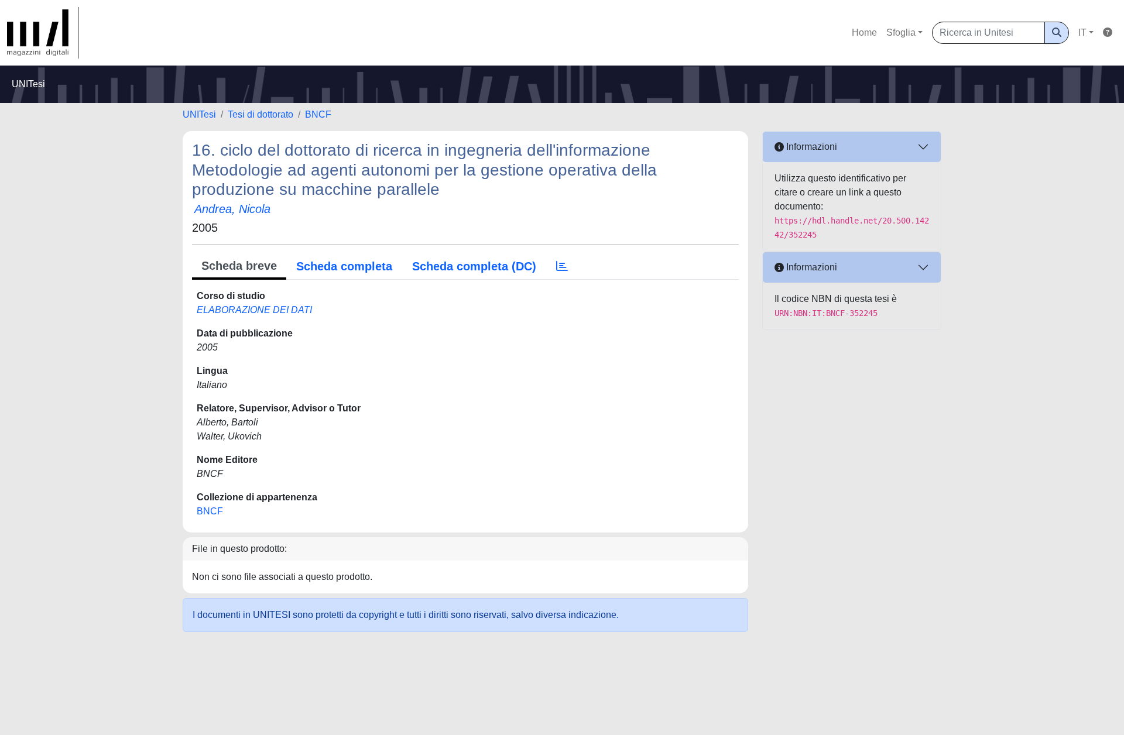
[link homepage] (42, 33)
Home (864, 32)
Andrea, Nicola (232, 208)
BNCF (318, 114)
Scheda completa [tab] (344, 266)
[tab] (562, 266)
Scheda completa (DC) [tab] (474, 266)
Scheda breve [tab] (239, 265)
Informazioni (810, 147)
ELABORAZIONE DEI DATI (254, 310)
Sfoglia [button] (901, 32)
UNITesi (199, 114)
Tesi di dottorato (260, 114)
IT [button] (1082, 32)
